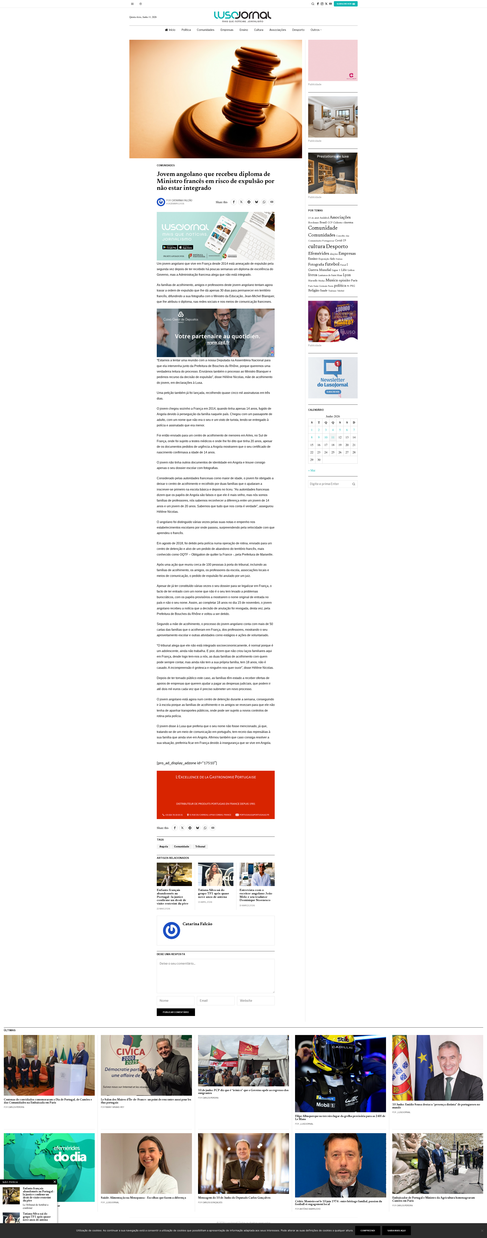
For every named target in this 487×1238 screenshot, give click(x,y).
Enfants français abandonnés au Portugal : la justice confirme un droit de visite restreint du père (172, 897)
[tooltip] (318, 4)
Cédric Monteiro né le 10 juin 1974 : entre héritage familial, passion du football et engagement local (338, 1203)
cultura (316, 247)
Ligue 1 (336, 270)
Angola (163, 846)
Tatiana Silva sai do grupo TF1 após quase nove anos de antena (213, 893)
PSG (352, 286)
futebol (332, 264)
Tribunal (200, 846)
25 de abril (313, 218)
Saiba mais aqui (397, 1230)
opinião (344, 280)
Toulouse (332, 291)
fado (332, 259)
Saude (323, 290)
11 (332, 437)
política (340, 286)
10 (325, 437)
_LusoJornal (306, 1124)
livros (312, 275)
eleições (334, 254)
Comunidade (181, 846)
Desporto (337, 247)
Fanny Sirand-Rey (114, 1107)
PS (348, 286)
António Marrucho (310, 1209)
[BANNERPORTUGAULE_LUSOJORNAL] (216, 794)
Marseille (313, 281)
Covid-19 (340, 240)
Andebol (324, 218)
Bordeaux (313, 222)
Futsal (343, 265)
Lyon (347, 275)
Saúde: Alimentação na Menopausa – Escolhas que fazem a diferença (143, 1198)
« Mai (311, 470)
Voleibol (340, 291)
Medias (321, 281)
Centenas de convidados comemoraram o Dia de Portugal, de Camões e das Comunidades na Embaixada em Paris (48, 1101)
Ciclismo (338, 222)
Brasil (323, 222)
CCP (330, 223)
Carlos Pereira (16, 1107)
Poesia (330, 286)
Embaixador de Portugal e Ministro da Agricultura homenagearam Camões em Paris (433, 1199)
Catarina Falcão (182, 200)
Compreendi (367, 1230)
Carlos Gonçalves (212, 1202)
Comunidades (166, 165)
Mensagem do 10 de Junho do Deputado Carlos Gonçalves (234, 1198)
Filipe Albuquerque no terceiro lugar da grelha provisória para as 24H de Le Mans (340, 1118)
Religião (313, 290)
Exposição (323, 259)
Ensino (313, 259)
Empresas (347, 254)
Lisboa (351, 270)
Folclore (339, 259)
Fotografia (316, 265)
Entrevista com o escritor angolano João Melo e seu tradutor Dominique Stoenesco (256, 895)
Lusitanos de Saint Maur (330, 275)
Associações (340, 218)
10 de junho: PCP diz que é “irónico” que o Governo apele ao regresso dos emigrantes (243, 1092)
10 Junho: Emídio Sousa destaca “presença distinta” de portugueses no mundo (436, 1106)
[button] (354, 484)
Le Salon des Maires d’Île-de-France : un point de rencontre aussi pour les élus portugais (146, 1101)
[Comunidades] (216, 332)
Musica (331, 280)
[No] (482, 1230)
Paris (354, 280)
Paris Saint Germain (317, 286)
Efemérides (318, 254)
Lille (344, 270)
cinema (348, 222)
